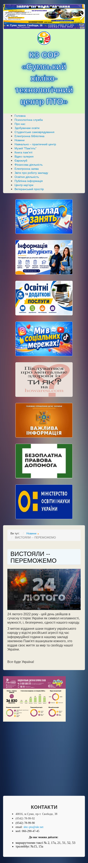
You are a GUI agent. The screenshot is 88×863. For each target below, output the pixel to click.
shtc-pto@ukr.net (33, 827)
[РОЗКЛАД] (44, 216)
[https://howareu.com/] (44, 379)
